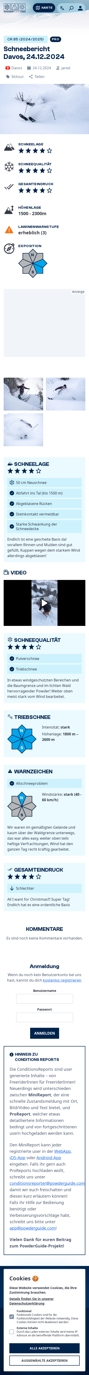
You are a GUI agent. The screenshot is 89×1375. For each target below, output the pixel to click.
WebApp (62, 1151)
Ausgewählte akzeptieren (44, 1360)
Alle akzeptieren (45, 1348)
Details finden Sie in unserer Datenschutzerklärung (31, 1301)
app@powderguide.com (33, 1228)
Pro (55, 39)
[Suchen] (71, 8)
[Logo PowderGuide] (15, 8)
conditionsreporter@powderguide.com (47, 1183)
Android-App (49, 1157)
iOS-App (17, 1157)
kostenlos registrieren (62, 980)
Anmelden (44, 1033)
